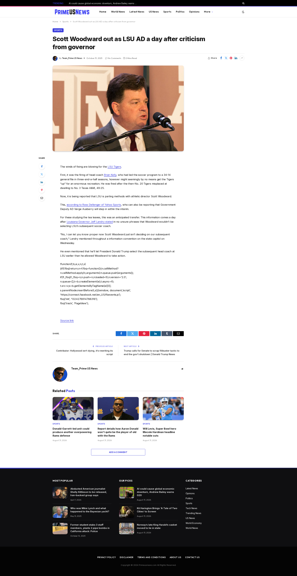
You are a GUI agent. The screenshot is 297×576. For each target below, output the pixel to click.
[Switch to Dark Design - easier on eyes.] (242, 12)
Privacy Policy (106, 557)
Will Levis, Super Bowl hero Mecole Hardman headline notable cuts (159, 432)
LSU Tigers (114, 166)
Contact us (192, 557)
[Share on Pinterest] (231, 58)
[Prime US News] (72, 12)
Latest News (136, 11)
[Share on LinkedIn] (236, 58)
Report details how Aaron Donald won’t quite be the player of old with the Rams (118, 432)
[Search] (243, 3)
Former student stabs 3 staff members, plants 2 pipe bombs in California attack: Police (90, 528)
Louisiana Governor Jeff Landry (90, 221)
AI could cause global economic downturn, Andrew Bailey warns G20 (155, 492)
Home (102, 11)
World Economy (194, 523)
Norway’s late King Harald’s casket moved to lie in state (157, 526)
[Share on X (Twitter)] (226, 58)
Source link (67, 320)
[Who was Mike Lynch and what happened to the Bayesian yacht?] (60, 512)
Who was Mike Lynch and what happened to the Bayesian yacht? (89, 510)
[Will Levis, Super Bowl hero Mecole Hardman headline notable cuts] (163, 408)
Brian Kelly (110, 174)
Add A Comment (118, 452)
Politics (180, 11)
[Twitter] (42, 174)
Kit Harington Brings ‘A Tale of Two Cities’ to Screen (95, 3)
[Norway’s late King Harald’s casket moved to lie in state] (126, 528)
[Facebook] (42, 166)
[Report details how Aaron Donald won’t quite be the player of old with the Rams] (118, 408)
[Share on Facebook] (221, 58)
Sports (167, 11)
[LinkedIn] (42, 182)
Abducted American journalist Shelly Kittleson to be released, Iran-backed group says (88, 492)
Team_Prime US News (72, 58)
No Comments (114, 58)
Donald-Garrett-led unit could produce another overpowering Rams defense (72, 432)
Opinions (194, 11)
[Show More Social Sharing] (241, 58)
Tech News (191, 508)
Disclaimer (126, 557)
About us (175, 557)
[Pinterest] (42, 190)
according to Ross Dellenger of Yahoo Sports (94, 204)
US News (154, 11)
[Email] (42, 198)
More (207, 11)
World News (118, 11)
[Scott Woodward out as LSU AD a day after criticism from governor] (118, 108)
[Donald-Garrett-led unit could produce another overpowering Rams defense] (73, 408)
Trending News (193, 513)
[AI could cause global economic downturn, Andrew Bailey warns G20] (126, 492)
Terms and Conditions (151, 557)
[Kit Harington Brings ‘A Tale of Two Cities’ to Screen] (126, 512)
